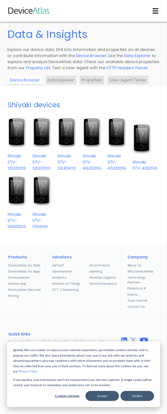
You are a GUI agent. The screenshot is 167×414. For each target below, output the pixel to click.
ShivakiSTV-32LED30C (42, 162)
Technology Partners (136, 279)
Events (132, 294)
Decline (137, 396)
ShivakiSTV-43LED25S (116, 162)
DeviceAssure (18, 277)
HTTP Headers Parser (127, 68)
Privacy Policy (27, 371)
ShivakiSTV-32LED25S (16, 162)
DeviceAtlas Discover (24, 290)
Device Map (17, 283)
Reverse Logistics (103, 277)
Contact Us (136, 307)
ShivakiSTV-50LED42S (16, 220)
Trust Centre (137, 300)
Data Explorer (137, 55)
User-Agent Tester (128, 80)
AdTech (58, 265)
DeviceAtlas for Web (24, 265)
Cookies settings (67, 396)
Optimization (62, 271)
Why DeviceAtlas (140, 271)
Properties (92, 80)
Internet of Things (66, 283)
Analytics (59, 277)
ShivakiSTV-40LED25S (91, 162)
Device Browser (91, 55)
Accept (102, 396)
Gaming (96, 271)
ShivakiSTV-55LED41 (40, 220)
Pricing (13, 296)
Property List (38, 68)
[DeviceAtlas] (29, 13)
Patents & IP (136, 288)
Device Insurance (103, 283)
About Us (134, 265)
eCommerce (100, 265)
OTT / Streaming (65, 290)
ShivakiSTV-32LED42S (66, 162)
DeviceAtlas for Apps (24, 271)
